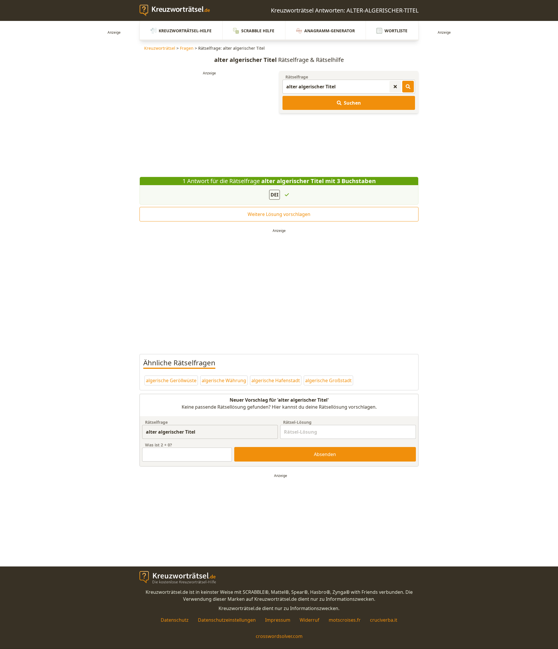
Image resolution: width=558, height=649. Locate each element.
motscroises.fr (345, 620)
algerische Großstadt (328, 380)
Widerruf (309, 620)
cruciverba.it (383, 620)
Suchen (352, 103)
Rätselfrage (296, 77)
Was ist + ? (158, 445)
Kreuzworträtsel (159, 48)
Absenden (325, 454)
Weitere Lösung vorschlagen (279, 214)
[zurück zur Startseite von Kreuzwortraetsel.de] (178, 10)
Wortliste (395, 30)
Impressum (277, 620)
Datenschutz (175, 620)
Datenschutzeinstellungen (227, 620)
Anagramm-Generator (329, 30)
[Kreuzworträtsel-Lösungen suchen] (408, 86)
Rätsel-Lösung (297, 422)
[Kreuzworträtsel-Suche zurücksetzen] (395, 86)
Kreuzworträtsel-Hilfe (185, 30)
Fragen (187, 48)
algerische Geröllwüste (171, 380)
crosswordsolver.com (279, 636)
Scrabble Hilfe (257, 30)
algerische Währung (224, 380)
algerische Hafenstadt (275, 380)
